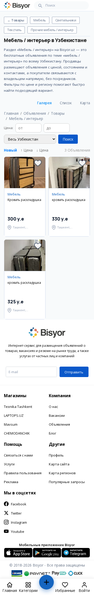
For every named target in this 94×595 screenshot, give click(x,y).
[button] (38, 163)
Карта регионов (62, 473)
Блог (52, 433)
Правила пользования (23, 473)
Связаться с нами (18, 455)
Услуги (9, 464)
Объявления (35, 113)
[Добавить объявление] (46, 584)
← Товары (15, 20)
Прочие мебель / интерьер (52, 29)
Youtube (17, 531)
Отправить (73, 372)
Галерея (44, 102)
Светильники (65, 20)
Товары (57, 113)
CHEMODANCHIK (17, 433)
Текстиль (14, 29)
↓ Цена (42, 150)
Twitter (16, 513)
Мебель (39, 20)
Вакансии (57, 415)
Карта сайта (59, 464)
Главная (11, 113)
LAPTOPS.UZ (14, 415)
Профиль (56, 455)
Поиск (68, 139)
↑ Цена (27, 150)
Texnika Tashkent (18, 406)
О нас (53, 406)
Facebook (18, 504)
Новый (10, 150)
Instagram (19, 522)
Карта (85, 102)
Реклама (11, 482)
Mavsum (10, 424)
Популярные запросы (67, 482)
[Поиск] (40, 5)
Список (66, 102)
